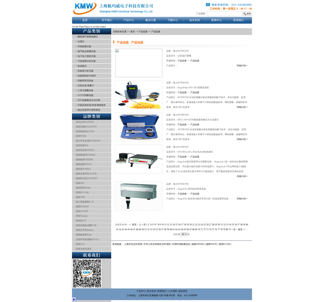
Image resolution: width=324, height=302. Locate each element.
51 (145, 229)
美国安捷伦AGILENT (86, 126)
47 (134, 229)
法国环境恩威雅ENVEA (87, 239)
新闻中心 (216, 20)
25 (205, 224)
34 (230, 224)
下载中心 (172, 20)
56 (159, 229)
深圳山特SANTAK (85, 122)
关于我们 (107, 20)
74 (210, 229)
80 (227, 229)
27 (210, 224)
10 (162, 224)
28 (213, 224)
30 (219, 224)
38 (241, 224)
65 (185, 229)
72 (204, 229)
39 (244, 224)
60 (171, 229)
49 (140, 229)
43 (123, 229)
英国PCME (81, 136)
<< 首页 (133, 224)
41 (117, 229)
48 (137, 229)
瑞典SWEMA (198, 244)
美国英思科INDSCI (85, 150)
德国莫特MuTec (83, 187)
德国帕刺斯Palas (84, 234)
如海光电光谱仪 (84, 249)
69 (196, 229)
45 (129, 229)
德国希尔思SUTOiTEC (87, 178)
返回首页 (183, 291)
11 (165, 224)
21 (193, 224)
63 (179, 229)
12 (168, 224)
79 (224, 229)
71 (202, 229)
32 (224, 224)
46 (131, 229)
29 (216, 224)
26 (207, 224)
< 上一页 (141, 224)
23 (199, 224)
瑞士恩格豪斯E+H (85, 202)
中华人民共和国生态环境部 (157, 244)
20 (191, 224)
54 (154, 229)
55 (157, 229)
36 (236, 224)
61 (173, 229)
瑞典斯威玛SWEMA (85, 155)
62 (176, 229)
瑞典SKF (80, 183)
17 (182, 224)
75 (213, 229)
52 (148, 229)
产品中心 (129, 20)
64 (182, 229)
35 (233, 224)
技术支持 (194, 20)
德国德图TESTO (84, 164)
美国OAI (80, 244)
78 (221, 229)
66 (188, 229)
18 (185, 224)
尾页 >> (242, 229)
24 (202, 224)
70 (199, 229)
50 (143, 229)
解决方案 (151, 20)
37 (238, 224)
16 (179, 224)
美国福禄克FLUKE (85, 131)
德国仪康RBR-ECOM (86, 173)
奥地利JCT (81, 220)
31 (221, 224)
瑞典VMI (80, 197)
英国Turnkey (82, 216)
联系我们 (238, 20)
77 (219, 229)
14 (174, 224)
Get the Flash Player (81, 26)
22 (196, 224)
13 (171, 224)
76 (216, 229)
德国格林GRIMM (84, 159)
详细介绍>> (242, 65)
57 (162, 229)
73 (207, 229)
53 (151, 229)
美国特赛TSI (82, 145)
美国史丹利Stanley (85, 230)
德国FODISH (82, 206)
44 (126, 229)
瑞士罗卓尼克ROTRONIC (88, 140)
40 (247, 224)
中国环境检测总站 (181, 244)
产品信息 (143, 31)
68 (193, 229)
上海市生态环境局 (133, 244)
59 (168, 229)
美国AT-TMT (82, 211)
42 (120, 229)
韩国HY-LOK (82, 192)
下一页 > (233, 229)
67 (190, 229)
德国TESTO (211, 244)
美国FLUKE (225, 244)
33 (227, 224)
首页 (85, 20)
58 (165, 229)
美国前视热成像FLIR (86, 225)
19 (188, 224)
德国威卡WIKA (83, 169)
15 (177, 224)
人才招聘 (172, 291)
